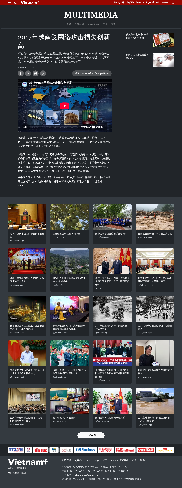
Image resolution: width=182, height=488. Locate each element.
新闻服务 (124, 460)
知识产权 (66, 460)
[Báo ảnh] (145, 450)
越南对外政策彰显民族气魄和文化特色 (155, 372)
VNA (113, 460)
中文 (157, 2)
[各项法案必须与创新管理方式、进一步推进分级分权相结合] (27, 353)
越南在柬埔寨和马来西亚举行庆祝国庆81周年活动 (27, 280)
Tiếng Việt (119, 2)
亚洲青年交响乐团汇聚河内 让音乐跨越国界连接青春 (26, 419)
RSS (89, 460)
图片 (69, 24)
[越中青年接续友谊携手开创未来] (112, 217)
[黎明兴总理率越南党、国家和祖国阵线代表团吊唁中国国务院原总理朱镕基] (112, 353)
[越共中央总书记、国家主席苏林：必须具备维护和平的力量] (69, 353)
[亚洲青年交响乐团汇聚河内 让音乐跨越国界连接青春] (27, 401)
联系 (142, 460)
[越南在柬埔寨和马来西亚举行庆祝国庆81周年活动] (27, 261)
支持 (97, 460)
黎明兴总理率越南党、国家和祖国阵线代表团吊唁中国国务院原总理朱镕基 (112, 373)
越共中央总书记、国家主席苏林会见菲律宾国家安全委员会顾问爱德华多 (112, 281)
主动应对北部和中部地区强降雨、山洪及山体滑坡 (155, 419)
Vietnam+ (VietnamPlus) (30, 2)
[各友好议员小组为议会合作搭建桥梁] (27, 217)
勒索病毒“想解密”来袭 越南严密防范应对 (137, 36)
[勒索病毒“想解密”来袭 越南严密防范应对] (163, 40)
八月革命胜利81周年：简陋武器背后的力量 (111, 327)
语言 (105, 460)
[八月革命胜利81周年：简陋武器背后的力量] (112, 309)
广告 (134, 460)
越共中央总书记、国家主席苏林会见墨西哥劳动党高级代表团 (155, 280)
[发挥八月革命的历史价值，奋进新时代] (155, 309)
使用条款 (79, 460)
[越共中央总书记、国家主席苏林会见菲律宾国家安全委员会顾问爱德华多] (112, 261)
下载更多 (91, 435)
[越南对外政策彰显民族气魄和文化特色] (155, 353)
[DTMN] (125, 450)
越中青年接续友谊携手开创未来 (111, 233)
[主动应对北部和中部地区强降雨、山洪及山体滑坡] (155, 401)
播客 (113, 24)
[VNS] (85, 450)
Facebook (21, 73)
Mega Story (93, 24)
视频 (105, 24)
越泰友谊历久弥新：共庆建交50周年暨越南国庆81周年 (69, 327)
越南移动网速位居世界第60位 (137, 56)
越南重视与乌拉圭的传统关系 (110, 417)
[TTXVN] (15, 450)
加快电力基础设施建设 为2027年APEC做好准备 (69, 280)
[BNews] (54, 450)
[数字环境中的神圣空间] (69, 401)
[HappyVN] (165, 450)
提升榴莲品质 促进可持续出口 (68, 233)
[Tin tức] (41, 450)
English (130, 2)
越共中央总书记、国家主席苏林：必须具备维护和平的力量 (70, 372)
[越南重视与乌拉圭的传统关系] (112, 401)
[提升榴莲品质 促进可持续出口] (69, 217)
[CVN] (106, 450)
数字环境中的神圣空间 (64, 417)
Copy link (43, 73)
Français (140, 2)
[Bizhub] (66, 450)
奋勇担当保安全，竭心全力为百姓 (155, 233)
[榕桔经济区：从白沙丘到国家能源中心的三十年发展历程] (27, 309)
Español (150, 2)
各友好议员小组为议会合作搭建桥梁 (27, 235)
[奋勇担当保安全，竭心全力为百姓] (155, 217)
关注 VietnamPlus (84, 73)
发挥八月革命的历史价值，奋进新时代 (155, 327)
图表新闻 (79, 24)
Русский (165, 2)
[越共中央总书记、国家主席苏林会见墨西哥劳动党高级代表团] (155, 261)
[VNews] (28, 450)
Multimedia (91, 14)
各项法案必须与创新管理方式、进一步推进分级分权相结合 (27, 372)
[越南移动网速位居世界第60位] (163, 60)
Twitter (28, 73)
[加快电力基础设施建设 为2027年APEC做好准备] (69, 261)
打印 (36, 73)
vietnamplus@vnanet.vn (85, 475)
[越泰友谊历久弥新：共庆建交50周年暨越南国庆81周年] (69, 309)
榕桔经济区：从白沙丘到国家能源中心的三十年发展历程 (27, 327)
